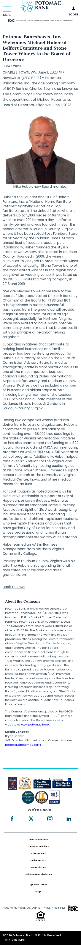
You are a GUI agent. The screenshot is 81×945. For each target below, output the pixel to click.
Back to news (14, 586)
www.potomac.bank (35, 724)
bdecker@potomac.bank (23, 745)
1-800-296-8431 (14, 940)
